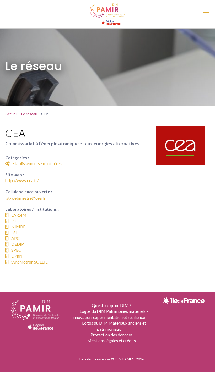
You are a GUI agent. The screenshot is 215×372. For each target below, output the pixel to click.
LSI (14, 232)
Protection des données (111, 334)
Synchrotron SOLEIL (29, 261)
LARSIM (18, 214)
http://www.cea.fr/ (22, 180)
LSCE (16, 220)
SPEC (16, 250)
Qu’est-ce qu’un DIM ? (111, 305)
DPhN (17, 255)
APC (15, 238)
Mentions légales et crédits (111, 340)
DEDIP (17, 244)
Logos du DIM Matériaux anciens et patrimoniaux (114, 325)
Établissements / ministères (37, 163)
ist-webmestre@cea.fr (25, 197)
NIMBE (18, 226)
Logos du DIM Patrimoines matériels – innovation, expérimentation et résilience (110, 314)
